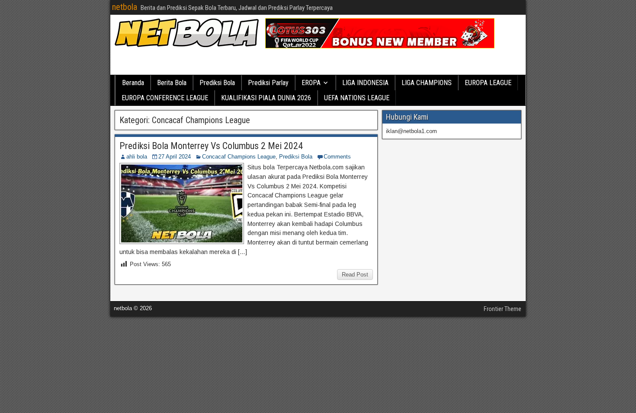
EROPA (311, 83)
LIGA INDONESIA (365, 83)
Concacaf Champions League (239, 156)
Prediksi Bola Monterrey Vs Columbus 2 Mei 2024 (211, 145)
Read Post (355, 274)
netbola (124, 7)
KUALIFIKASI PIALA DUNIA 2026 (266, 98)
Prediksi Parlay (268, 83)
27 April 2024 (174, 156)
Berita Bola (171, 83)
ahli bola (136, 156)
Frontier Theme (502, 309)
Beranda (133, 83)
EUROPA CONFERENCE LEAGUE (165, 98)
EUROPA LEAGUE (488, 83)
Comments (337, 156)
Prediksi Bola (217, 83)
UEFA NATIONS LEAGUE (356, 98)
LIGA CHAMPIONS (427, 83)
